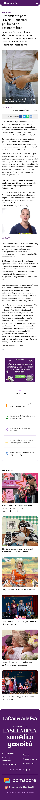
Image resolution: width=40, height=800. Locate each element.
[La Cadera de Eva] (10, 3)
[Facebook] (10, 770)
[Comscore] (20, 780)
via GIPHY (5, 238)
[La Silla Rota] (20, 731)
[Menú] (37, 3)
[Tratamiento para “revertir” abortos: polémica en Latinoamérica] (20, 116)
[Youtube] (20, 770)
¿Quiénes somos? (8, 754)
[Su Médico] (20, 736)
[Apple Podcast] (29, 770)
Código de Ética (28, 763)
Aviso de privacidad (9, 764)
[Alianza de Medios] (20, 787)
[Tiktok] (23, 770)
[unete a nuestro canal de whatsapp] (20, 370)
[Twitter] (14, 770)
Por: (8, 108)
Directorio (26, 755)
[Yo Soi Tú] (20, 744)
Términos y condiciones (6, 759)
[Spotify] (26, 770)
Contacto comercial (30, 759)
